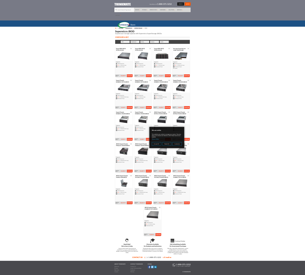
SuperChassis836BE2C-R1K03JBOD (180, 81)
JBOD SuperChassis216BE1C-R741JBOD (179, 176)
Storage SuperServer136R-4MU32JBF (179, 49)
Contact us (125, 249)
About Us (116, 266)
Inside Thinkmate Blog (135, 268)
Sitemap (132, 271)
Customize (177, 144)
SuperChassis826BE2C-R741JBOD (141, 81)
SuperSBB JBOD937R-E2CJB (140, 49)
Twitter (152, 267)
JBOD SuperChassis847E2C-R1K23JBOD (179, 113)
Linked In (155, 267)
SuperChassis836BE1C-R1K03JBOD (161, 81)
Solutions (171, 9)
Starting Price (117, 75)
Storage (144, 9)
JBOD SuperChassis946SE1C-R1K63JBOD (142, 144)
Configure (129, 75)
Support (117, 15)
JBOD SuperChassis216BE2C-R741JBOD (151, 208)
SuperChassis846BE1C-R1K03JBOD (123, 113)
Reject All (166, 144)
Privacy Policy (155, 139)
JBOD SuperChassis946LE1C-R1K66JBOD (123, 144)
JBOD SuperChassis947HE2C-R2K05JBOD (161, 176)
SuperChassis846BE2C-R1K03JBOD (142, 113)
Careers (116, 271)
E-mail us (167, 257)
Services (179, 9)
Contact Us (133, 266)
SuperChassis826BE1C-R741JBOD (122, 81)
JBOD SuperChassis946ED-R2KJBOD (122, 176)
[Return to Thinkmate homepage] (122, 4)
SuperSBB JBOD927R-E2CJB (121, 49)
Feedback (132, 270)
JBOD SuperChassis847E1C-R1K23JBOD (160, 113)
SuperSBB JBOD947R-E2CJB (159, 49)
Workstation (153, 9)
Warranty (116, 270)
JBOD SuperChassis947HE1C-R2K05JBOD (142, 176)
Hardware (163, 9)
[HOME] (115, 28)
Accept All (156, 144)
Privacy (116, 268)
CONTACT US (137, 257)
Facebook (149, 267)
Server (137, 9)
